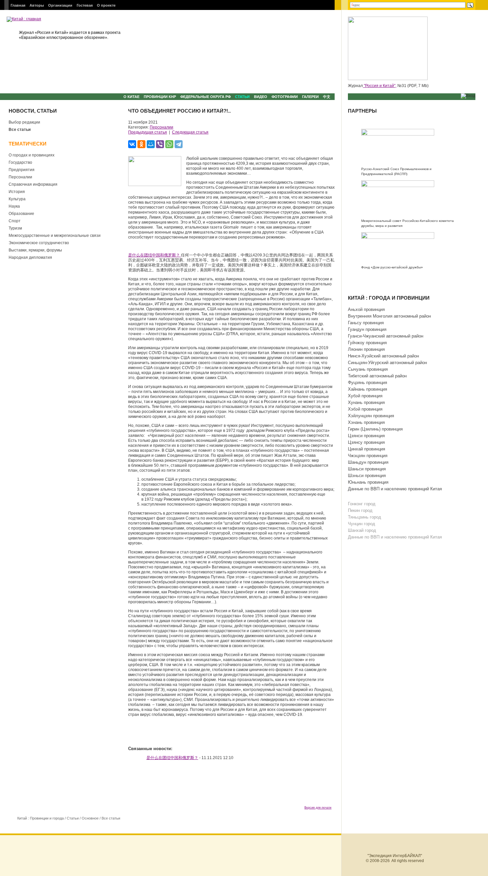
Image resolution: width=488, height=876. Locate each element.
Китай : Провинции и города (40, 818)
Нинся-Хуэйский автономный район (383, 355)
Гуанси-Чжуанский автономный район (385, 336)
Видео (260, 97)
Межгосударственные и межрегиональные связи (55, 235)
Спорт (15, 221)
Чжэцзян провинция (367, 455)
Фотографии (285, 97)
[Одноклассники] (141, 144)
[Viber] (160, 144)
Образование (21, 213)
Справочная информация (33, 184)
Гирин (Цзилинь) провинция (375, 429)
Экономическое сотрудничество (39, 243)
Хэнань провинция (366, 422)
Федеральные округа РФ (205, 97)
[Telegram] (179, 144)
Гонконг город (361, 503)
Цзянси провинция (366, 435)
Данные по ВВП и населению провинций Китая (395, 488)
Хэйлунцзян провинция (371, 415)
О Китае (131, 97)
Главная (18, 5)
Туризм (15, 228)
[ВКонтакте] (132, 144)
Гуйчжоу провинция (367, 342)
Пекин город (360, 510)
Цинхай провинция (366, 448)
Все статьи (20, 129)
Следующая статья (190, 132)
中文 (326, 97)
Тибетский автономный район (377, 375)
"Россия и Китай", (379, 85)
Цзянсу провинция (366, 442)
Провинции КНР (160, 97)
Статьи (242, 97)
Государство (20, 162)
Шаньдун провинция (368, 462)
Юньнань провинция (368, 482)
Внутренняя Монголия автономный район (389, 316)
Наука (14, 206)
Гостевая (85, 5)
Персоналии (20, 177)
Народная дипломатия (30, 257)
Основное (90, 818)
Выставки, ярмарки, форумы (35, 250)
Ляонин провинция (366, 349)
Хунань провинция (366, 402)
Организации (60, 5)
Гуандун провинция (367, 329)
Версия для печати (317, 807)
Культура (17, 199)
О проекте (106, 5)
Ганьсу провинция (366, 322)
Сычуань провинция (368, 369)
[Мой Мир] (151, 144)
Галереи (310, 97)
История (17, 191)
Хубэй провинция (365, 395)
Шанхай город (362, 530)
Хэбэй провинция (365, 409)
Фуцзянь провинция (367, 382)
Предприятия (22, 169)
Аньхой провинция (366, 309)
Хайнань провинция (367, 389)
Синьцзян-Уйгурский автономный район (387, 362)
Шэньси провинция (367, 475)
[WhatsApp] (169, 144)
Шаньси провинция (367, 468)
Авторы (37, 5)
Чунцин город (361, 523)
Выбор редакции (24, 122)
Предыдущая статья (147, 132)
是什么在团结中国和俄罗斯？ (154, 255)
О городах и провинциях (31, 155)
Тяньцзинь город (364, 517)
